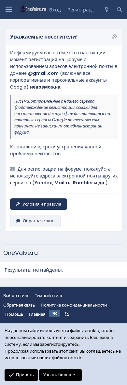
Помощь (14, 314)
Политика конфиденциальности (74, 305)
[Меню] (8, 9)
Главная (37, 314)
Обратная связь (39, 221)
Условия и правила (41, 204)
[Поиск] (119, 9)
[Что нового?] (106, 9)
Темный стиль (49, 296)
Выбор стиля (16, 296)
